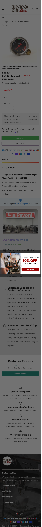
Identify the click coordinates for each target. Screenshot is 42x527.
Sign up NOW (30, 269)
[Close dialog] (39, 254)
